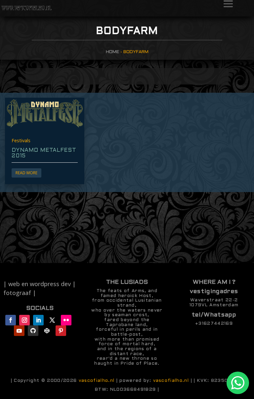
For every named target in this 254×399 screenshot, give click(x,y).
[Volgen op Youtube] (19, 330)
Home (112, 52)
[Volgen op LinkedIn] (38, 320)
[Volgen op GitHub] (33, 330)
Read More (26, 173)
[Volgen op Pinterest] (61, 330)
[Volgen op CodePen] (47, 330)
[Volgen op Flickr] (66, 320)
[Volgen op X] (52, 320)
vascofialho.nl (97, 381)
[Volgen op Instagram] (24, 320)
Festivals (21, 140)
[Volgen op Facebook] (10, 320)
